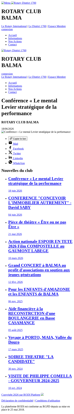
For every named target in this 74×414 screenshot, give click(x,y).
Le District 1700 (37, 26)
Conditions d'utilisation (47, 400)
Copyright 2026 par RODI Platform (20, 394)
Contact (12, 44)
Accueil (12, 35)
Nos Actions (15, 41)
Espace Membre (57, 26)
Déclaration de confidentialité (17, 400)
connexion (7, 29)
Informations (15, 38)
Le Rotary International (14, 26)
